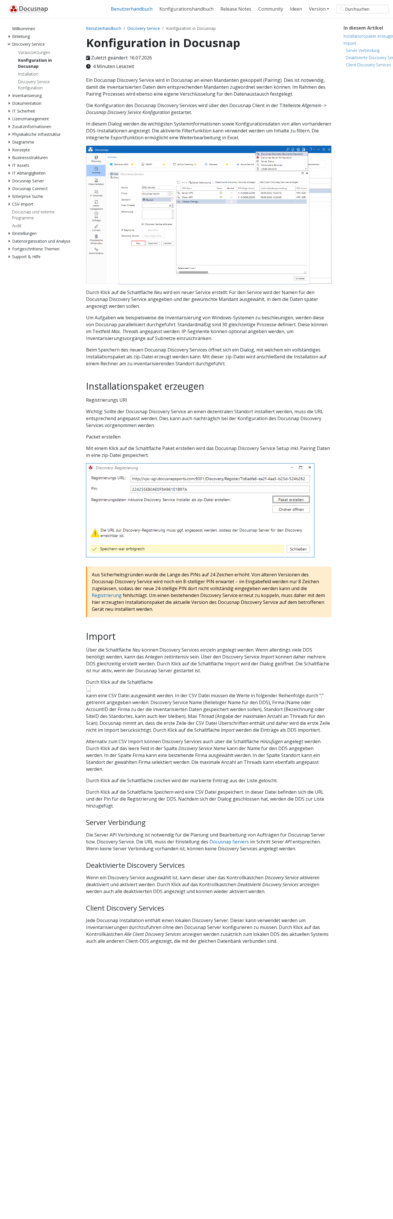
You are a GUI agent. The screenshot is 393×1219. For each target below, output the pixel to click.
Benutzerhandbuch (103, 28)
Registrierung (107, 595)
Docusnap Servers (229, 842)
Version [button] (317, 9)
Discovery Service (143, 28)
